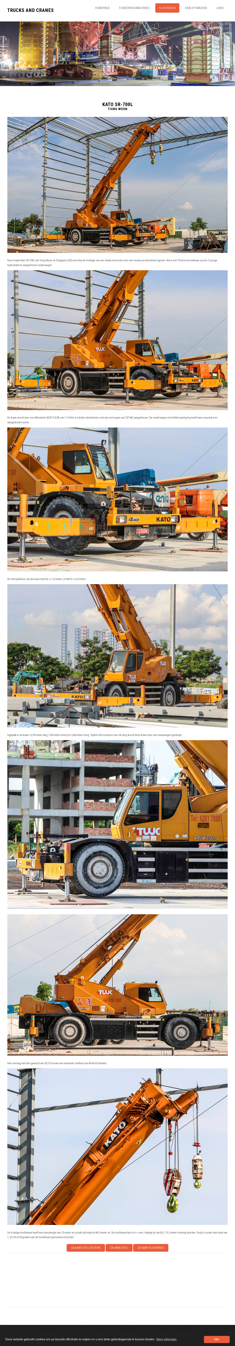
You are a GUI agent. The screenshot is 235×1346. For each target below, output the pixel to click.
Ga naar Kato (119, 1247)
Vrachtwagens (196, 8)
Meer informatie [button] (166, 1339)
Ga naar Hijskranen (151, 1247)
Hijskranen (167, 8)
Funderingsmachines (134, 8)
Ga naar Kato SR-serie (86, 1247)
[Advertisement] (117, 1280)
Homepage (102, 8)
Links (220, 8)
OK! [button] (216, 1339)
